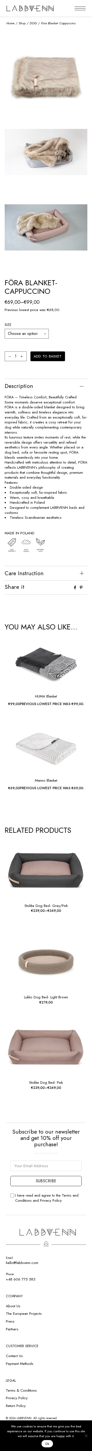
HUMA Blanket (46, 696)
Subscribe (46, 1181)
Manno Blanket (46, 780)
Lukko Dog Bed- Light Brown (46, 997)
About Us (13, 1306)
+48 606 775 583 (20, 1279)
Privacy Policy (51, 1200)
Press (10, 1321)
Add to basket (48, 356)
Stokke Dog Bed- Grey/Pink (46, 905)
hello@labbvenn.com (22, 1262)
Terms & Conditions (21, 1390)
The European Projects (24, 1313)
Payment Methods (19, 1363)
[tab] (46, 386)
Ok (47, 1444)
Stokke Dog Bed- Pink (46, 1082)
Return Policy (16, 1405)
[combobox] (27, 334)
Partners (12, 1329)
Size (8, 324)
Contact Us (14, 1356)
